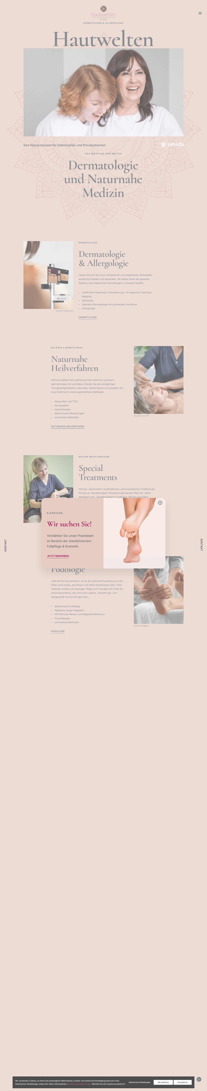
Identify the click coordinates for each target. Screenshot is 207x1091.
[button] (58, 556)
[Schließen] (162, 501)
